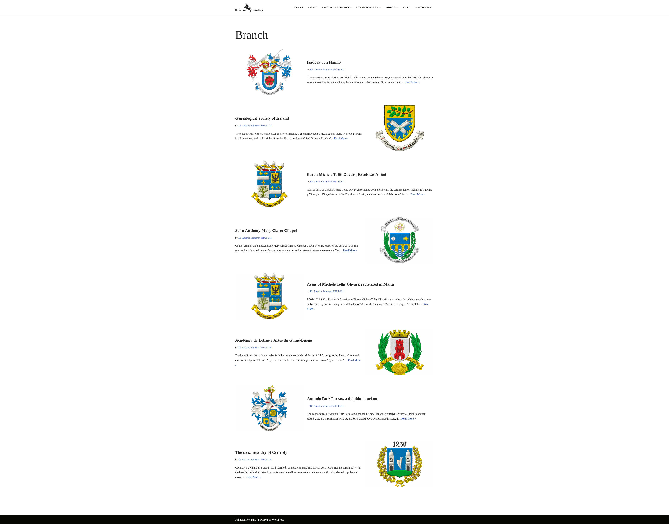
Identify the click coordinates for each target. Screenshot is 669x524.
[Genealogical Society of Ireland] (400, 128)
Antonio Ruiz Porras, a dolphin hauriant (342, 398)
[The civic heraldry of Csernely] (400, 464)
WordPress (278, 519)
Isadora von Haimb (324, 62)
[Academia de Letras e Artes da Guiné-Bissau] (400, 352)
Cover (298, 7)
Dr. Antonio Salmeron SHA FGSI (326, 69)
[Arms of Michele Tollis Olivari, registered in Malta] (269, 296)
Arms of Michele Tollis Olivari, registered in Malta (350, 284)
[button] (350, 7)
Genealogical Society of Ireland (262, 118)
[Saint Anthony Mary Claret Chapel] (400, 240)
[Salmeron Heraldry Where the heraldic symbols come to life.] (249, 7)
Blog (406, 7)
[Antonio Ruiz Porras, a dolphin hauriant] (269, 408)
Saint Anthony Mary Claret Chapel (266, 230)
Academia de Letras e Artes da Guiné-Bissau (273, 340)
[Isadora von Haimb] (269, 72)
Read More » (412, 82)
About (312, 7)
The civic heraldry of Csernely (261, 452)
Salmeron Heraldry (245, 519)
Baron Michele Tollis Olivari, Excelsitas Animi (346, 174)
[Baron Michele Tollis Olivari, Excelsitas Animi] (269, 184)
